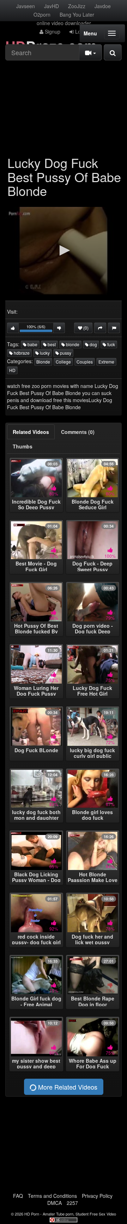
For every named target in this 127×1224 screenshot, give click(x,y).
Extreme (106, 362)
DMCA (54, 1202)
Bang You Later (77, 14)
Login (80, 31)
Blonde (43, 362)
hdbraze (21, 353)
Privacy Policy (97, 1195)
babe (31, 344)
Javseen (25, 6)
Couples (85, 362)
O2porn (42, 14)
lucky (44, 353)
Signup (51, 31)
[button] (63, 250)
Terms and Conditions (52, 1195)
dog (93, 344)
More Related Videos (66, 1086)
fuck (110, 344)
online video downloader (64, 23)
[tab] (31, 431)
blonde (72, 344)
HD (12, 370)
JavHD (51, 6)
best (51, 344)
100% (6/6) (40, 328)
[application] (63, 251)
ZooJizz (76, 6)
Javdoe (103, 6)
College (63, 362)
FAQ (18, 1195)
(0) (85, 328)
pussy (65, 353)
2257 (72, 1202)
